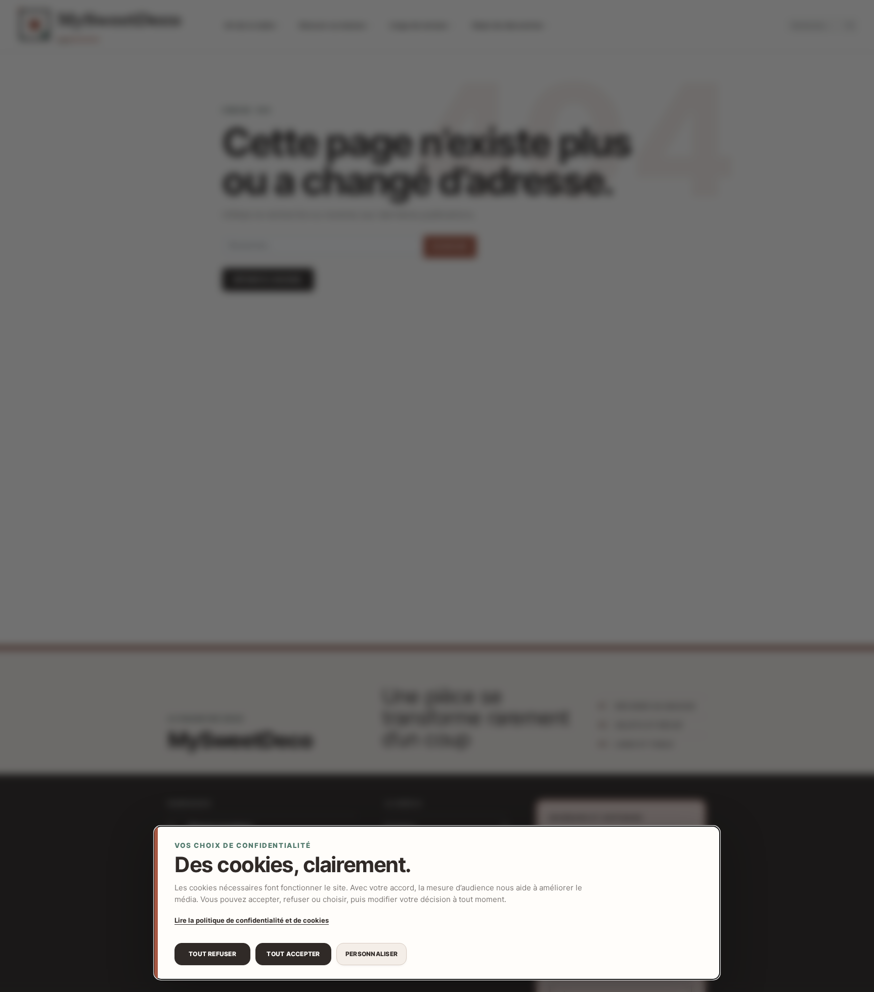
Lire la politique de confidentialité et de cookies (251, 920)
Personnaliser (371, 954)
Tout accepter (293, 954)
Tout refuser (212, 954)
